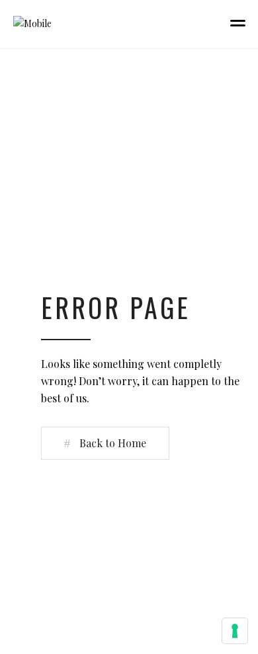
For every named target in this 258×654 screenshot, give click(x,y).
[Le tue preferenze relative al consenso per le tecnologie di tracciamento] (234, 630)
